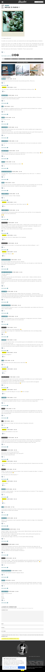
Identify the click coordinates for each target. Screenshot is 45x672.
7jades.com (5, 591)
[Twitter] (15, 55)
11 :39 (17, 210)
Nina (3, 182)
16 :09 (16, 591)
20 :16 (16, 437)
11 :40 (16, 222)
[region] (14, 663)
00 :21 (14, 489)
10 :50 (13, 580)
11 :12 (15, 87)
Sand (3, 117)
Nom (2, 623)
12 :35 (20, 272)
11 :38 (17, 193)
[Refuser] (43, 668)
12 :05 (16, 243)
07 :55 (12, 507)
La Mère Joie (5, 193)
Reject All (14, 667)
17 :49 (13, 408)
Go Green (36, 662)
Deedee (22, 2)
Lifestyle (31, 663)
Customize (7, 667)
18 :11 (12, 421)
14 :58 (12, 360)
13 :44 (19, 305)
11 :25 (13, 182)
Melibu (3, 78)
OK (22, 670)
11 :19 (16, 127)
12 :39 (15, 291)
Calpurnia (4, 316)
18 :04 (15, 518)
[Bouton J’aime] (2, 52)
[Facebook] (13, 55)
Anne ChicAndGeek (7, 272)
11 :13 (16, 95)
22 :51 (15, 450)
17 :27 (15, 397)
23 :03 (14, 469)
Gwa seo (4, 518)
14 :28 (15, 339)
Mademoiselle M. (6, 570)
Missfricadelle (6, 259)
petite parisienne (6, 171)
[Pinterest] (18, 55)
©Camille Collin (24, 656)
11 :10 (14, 78)
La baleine (4, 127)
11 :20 (17, 150)
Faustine (4, 291)
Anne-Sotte (5, 150)
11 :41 (15, 202)
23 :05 (15, 481)
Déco (30, 662)
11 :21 (13, 161)
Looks (37, 663)
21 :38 (20, 570)
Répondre (4, 85)
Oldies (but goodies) (30, 664)
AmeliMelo (4, 95)
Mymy (3, 161)
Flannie (4, 339)
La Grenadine (5, 529)
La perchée (5, 141)
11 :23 (20, 171)
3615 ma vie (7, 5)
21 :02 (17, 544)
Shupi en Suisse (6, 305)
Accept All (21, 667)
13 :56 (16, 316)
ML (2, 106)
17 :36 (18, 529)
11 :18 (13, 117)
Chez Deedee (32, 661)
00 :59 (14, 558)
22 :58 (15, 429)
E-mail (3, 627)
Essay (3, 580)
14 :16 (15, 327)
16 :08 (15, 352)
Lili (3, 360)
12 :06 (15, 251)
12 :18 (19, 259)
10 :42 (15, 499)
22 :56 (15, 461)
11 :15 (12, 106)
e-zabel (4, 397)
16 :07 (15, 389)
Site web (3, 631)
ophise (3, 489)
